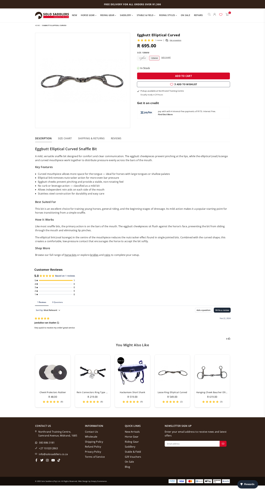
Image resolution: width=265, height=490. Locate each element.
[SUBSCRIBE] (223, 444)
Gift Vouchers (133, 456)
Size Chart (166, 57)
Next (234, 381)
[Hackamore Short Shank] (132, 372)
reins (107, 255)
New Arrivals (132, 431)
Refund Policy (93, 446)
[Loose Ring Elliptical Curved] (172, 372)
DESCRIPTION (43, 138)
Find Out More (165, 114)
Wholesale (91, 436)
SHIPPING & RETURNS (91, 138)
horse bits (71, 255)
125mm (142, 58)
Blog (127, 466)
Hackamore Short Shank (132, 392)
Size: (143, 52)
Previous (31, 381)
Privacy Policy (93, 451)
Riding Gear (107, 15)
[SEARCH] (209, 15)
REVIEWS (116, 138)
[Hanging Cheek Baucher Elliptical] (212, 372)
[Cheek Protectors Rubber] (53, 372)
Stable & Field (145, 15)
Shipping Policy (94, 441)
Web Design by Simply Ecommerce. (92, 481)
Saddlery (126, 15)
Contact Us (91, 431)
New (74, 15)
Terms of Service (95, 456)
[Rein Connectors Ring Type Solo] (93, 372)
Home (37, 25)
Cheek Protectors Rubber (53, 392)
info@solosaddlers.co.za (53, 454)
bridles (94, 255)
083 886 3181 (47, 442)
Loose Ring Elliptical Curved (172, 392)
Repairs (198, 15)
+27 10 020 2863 (48, 448)
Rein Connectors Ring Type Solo (93, 392)
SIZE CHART (65, 138)
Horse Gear (88, 15)
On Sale (185, 15)
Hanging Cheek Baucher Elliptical (214, 392)
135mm (154, 58)
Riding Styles (167, 15)
